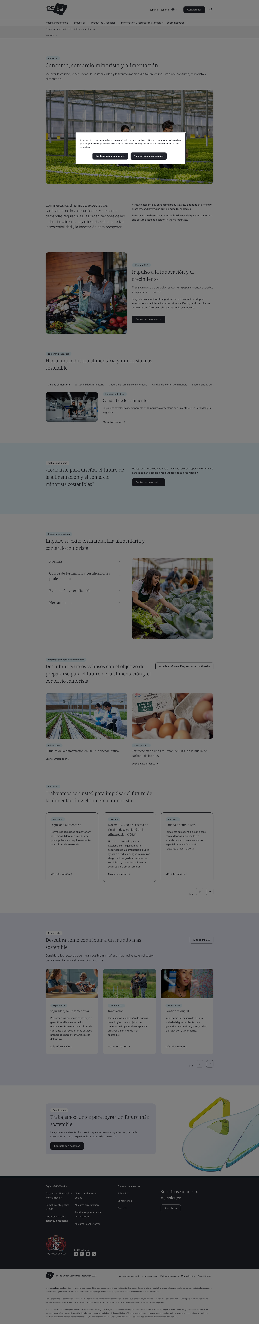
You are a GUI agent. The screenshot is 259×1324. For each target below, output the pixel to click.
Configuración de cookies (110, 156)
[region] (131, 148)
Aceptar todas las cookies (149, 156)
